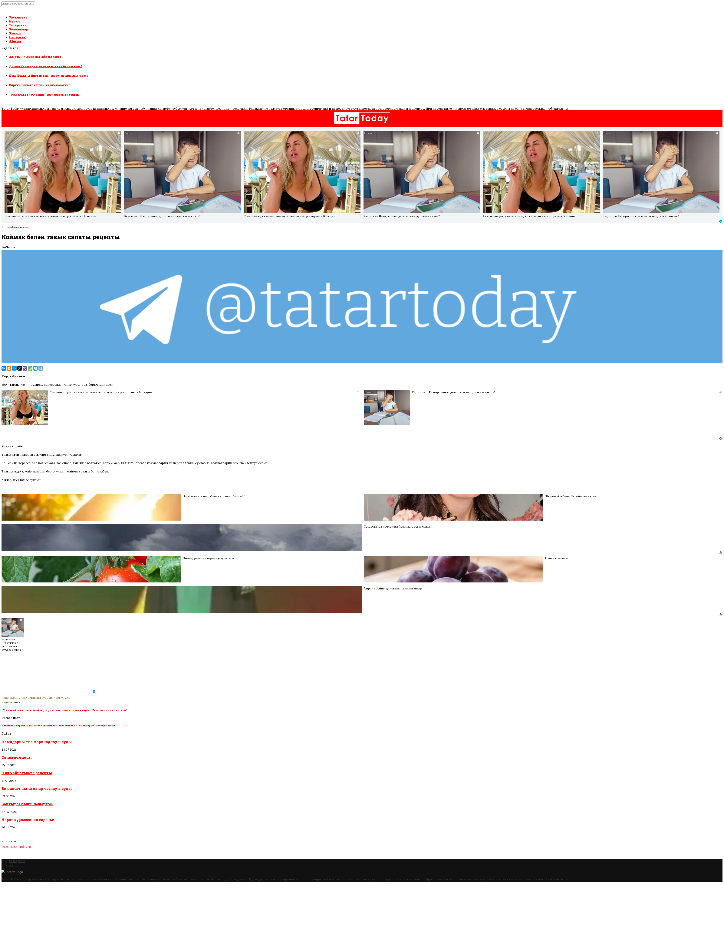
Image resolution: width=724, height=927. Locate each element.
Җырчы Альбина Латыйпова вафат (35, 56)
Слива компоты (17, 757)
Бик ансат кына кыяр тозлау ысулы (37, 788)
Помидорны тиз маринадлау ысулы (37, 741)
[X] (19, 368)
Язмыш (15, 33)
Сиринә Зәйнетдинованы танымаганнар (39, 85)
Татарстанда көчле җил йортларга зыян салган (44, 94)
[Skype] (35, 368)
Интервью (17, 37)
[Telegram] (40, 368)
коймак (7, 697)
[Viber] (25, 368)
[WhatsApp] (30, 368)
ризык (17, 697)
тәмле (65, 697)
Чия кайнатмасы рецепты (27, 772)
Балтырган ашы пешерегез (27, 804)
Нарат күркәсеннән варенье (28, 819)
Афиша (15, 41)
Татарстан (18, 25)
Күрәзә (14, 21)
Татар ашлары (20, 226)
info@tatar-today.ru (16, 847)
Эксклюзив (18, 17)
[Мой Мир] (14, 368)
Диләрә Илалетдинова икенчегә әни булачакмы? (45, 66)
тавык (35, 697)
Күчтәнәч (7, 226)
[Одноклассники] (9, 368)
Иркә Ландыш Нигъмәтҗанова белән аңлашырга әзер (48, 75)
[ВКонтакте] (4, 368)
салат (26, 697)
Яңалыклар (18, 29)
